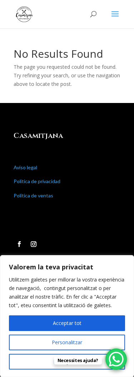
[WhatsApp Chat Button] (116, 359)
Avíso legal (25, 167)
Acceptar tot (67, 323)
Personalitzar (67, 342)
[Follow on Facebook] (19, 244)
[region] (67, 316)
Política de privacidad (37, 181)
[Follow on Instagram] (33, 244)
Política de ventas (33, 195)
